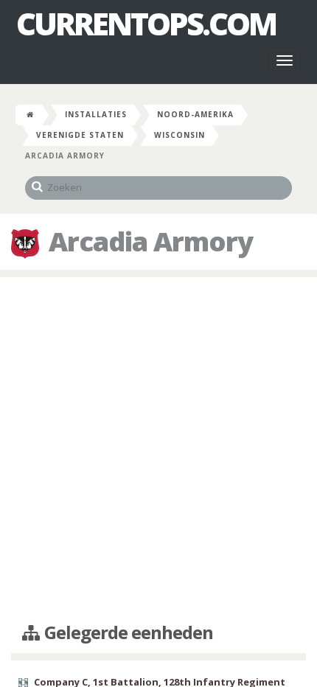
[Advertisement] (158, 450)
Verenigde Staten (80, 135)
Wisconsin (179, 135)
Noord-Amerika (195, 114)
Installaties (96, 114)
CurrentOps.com (146, 23)
